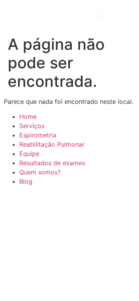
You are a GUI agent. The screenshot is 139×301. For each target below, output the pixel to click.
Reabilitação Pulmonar (52, 144)
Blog (25, 181)
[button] (102, 16)
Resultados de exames (52, 163)
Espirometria (37, 135)
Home (28, 116)
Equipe (29, 153)
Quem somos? (40, 172)
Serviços (31, 126)
